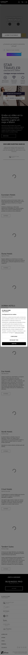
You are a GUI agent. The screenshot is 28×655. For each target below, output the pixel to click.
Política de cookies (19, 332)
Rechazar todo (14, 340)
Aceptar (14, 343)
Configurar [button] (14, 336)
